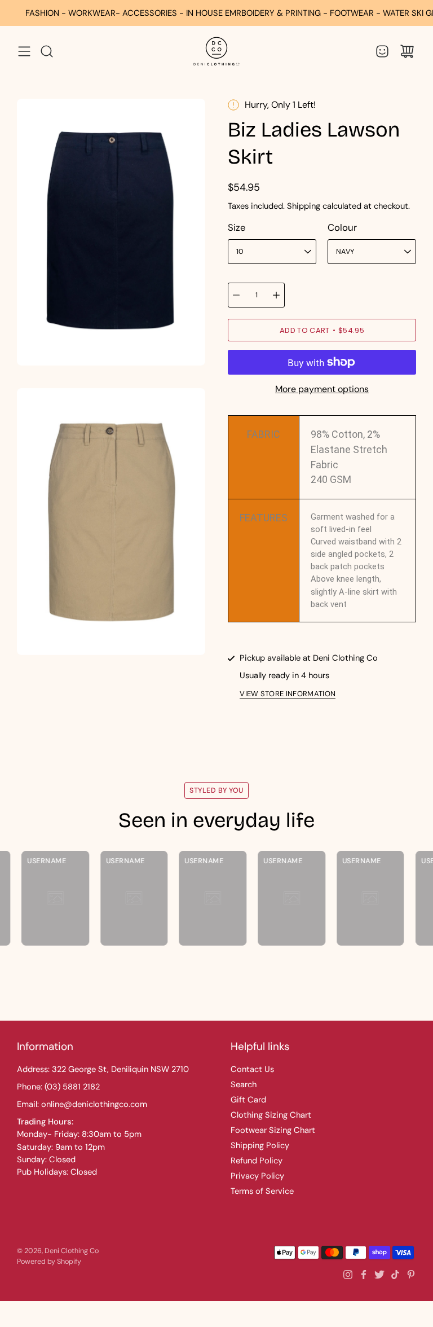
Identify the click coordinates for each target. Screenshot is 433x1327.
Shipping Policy (260, 1145)
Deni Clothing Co (72, 1250)
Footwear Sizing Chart (273, 1130)
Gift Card (248, 1099)
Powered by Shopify (49, 1261)
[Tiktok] (395, 1274)
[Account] (382, 51)
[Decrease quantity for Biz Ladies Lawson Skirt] (236, 295)
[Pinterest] (411, 1274)
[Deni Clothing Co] (216, 51)
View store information (287, 694)
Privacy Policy (257, 1175)
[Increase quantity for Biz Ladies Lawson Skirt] (276, 295)
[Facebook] (364, 1274)
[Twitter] (379, 1274)
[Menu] (24, 51)
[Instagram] (348, 1274)
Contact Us (252, 1069)
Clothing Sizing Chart (271, 1115)
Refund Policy (256, 1160)
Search (244, 1084)
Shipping (303, 206)
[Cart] (407, 51)
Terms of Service (262, 1191)
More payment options (322, 389)
